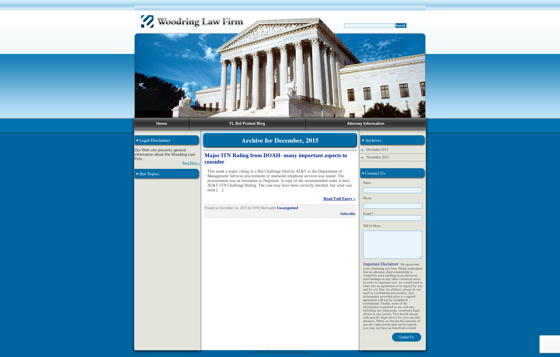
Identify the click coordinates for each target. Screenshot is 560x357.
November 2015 (377, 157)
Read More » (191, 162)
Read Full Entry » (339, 199)
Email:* (368, 213)
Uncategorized (287, 208)
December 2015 (377, 150)
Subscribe (347, 214)
